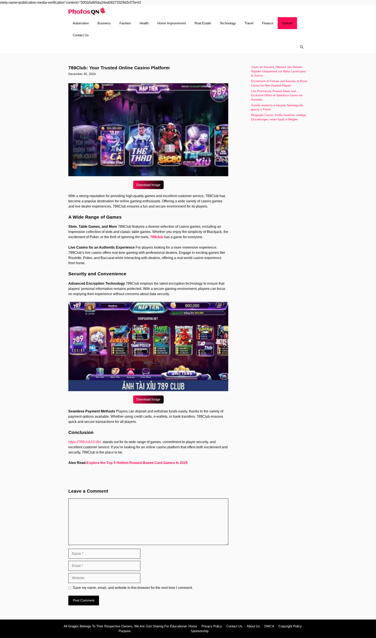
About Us (253, 626)
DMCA (269, 626)
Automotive (81, 23)
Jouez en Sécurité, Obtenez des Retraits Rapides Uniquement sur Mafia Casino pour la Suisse (278, 71)
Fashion (125, 23)
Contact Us (81, 35)
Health (144, 23)
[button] (302, 47)
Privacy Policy (211, 626)
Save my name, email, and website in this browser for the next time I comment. (133, 588)
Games (287, 23)
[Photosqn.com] (87, 11)
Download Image (148, 185)
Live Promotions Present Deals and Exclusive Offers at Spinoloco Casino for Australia (276, 95)
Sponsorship (199, 631)
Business (104, 23)
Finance (267, 23)
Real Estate (203, 23)
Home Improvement (171, 23)
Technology (228, 23)
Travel (249, 23)
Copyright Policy (290, 626)
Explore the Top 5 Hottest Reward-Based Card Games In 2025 (137, 463)
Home (192, 626)
